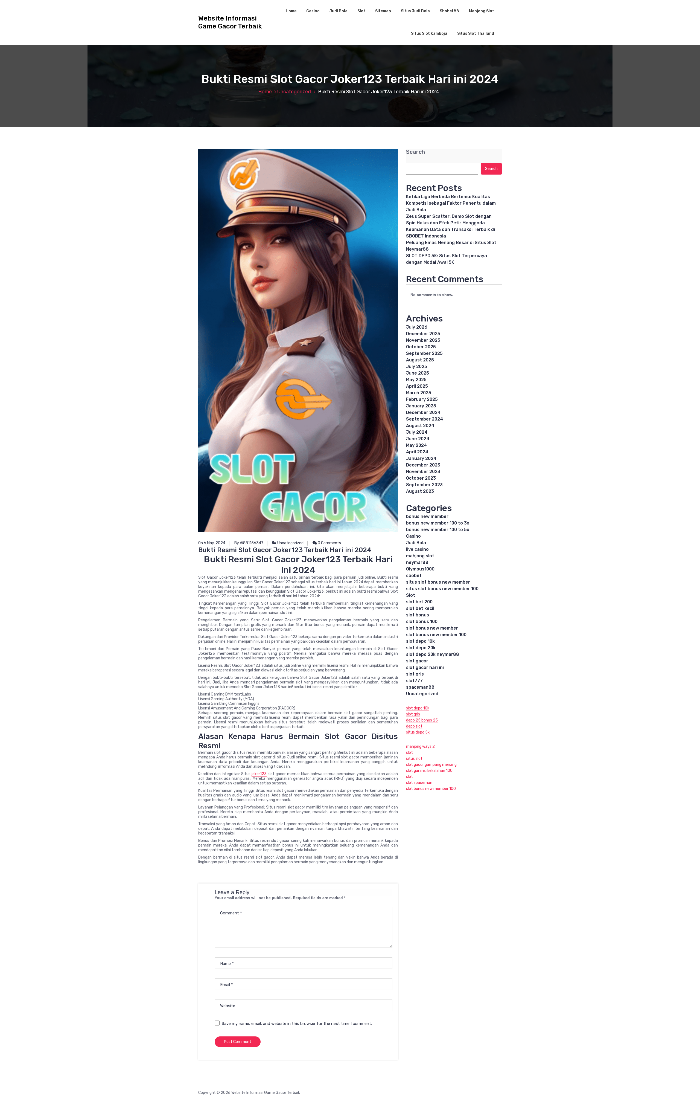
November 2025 (423, 340)
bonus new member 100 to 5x (437, 529)
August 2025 (420, 360)
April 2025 (417, 386)
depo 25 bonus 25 (422, 720)
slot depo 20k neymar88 (432, 654)
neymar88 (417, 562)
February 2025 (422, 399)
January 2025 (421, 405)
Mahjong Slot (481, 11)
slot (409, 752)
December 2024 (423, 412)
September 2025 (424, 353)
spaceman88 (420, 687)
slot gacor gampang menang (431, 764)
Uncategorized (294, 92)
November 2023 (423, 471)
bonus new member (427, 516)
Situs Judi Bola (415, 11)
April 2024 (417, 451)
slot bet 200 (419, 601)
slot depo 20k (421, 647)
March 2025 (418, 392)
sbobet (414, 575)
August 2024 (420, 425)
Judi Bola (338, 11)
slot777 (414, 680)
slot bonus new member (432, 628)
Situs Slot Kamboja (429, 33)
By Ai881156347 (248, 543)
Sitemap (383, 11)
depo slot (414, 726)
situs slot (414, 758)
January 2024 (421, 458)
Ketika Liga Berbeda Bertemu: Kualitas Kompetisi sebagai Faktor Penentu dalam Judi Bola (451, 203)
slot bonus (417, 615)
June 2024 (417, 438)
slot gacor (417, 660)
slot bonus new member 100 (436, 634)
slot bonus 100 (422, 621)
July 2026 (416, 327)
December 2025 (423, 333)
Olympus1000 (420, 569)
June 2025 (417, 373)
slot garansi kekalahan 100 (429, 770)
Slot (361, 11)
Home (291, 11)
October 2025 (421, 346)
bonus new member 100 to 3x (437, 523)
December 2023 (423, 465)
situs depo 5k (418, 732)
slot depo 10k (420, 641)
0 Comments (329, 543)
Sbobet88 (449, 11)
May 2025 (416, 379)
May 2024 (416, 445)
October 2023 (421, 478)
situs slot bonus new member (438, 582)
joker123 (259, 774)
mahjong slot (420, 555)
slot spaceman (419, 782)
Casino (313, 11)
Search (415, 152)
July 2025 (416, 366)
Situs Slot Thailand (475, 33)
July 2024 (416, 432)
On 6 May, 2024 (211, 543)
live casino (417, 549)
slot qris (415, 674)
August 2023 (420, 491)
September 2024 (424, 419)
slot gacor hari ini (425, 667)
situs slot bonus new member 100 (442, 588)
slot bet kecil (420, 608)
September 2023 (424, 484)
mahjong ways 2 (420, 746)
